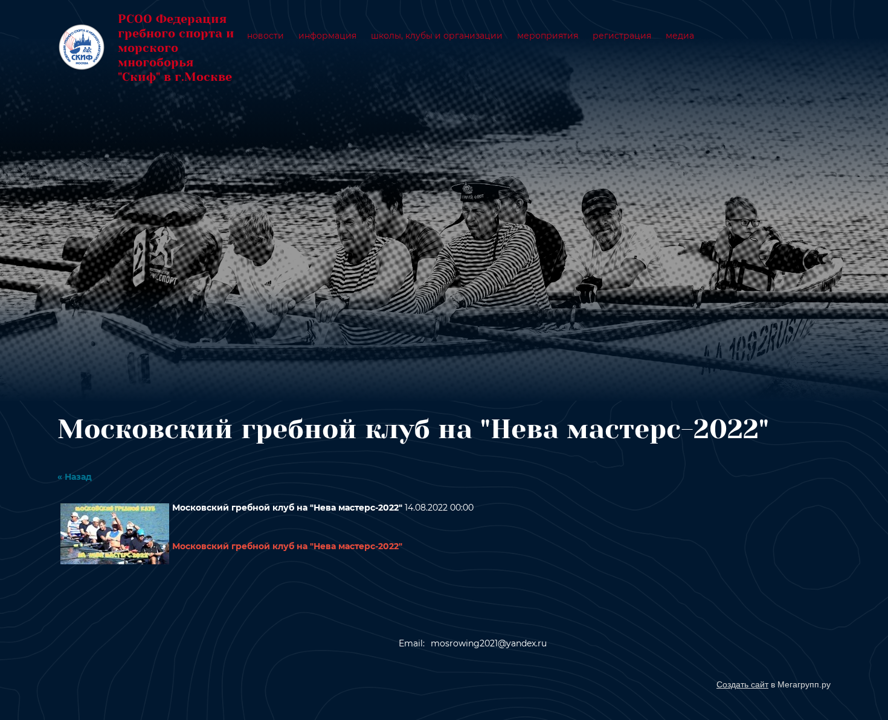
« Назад (74, 476)
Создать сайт (742, 684)
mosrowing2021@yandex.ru (489, 643)
